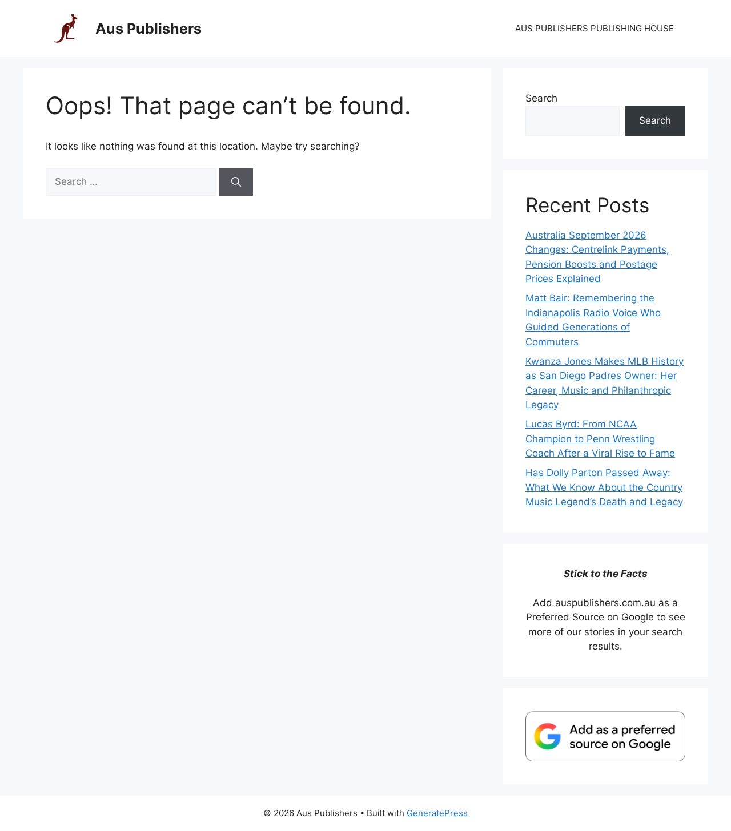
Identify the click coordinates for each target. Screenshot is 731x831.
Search (541, 98)
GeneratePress (437, 813)
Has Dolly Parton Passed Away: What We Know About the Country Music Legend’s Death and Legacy (604, 487)
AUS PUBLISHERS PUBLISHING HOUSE (594, 28)
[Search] (236, 182)
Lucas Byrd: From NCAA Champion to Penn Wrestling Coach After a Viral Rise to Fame (600, 438)
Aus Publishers (148, 28)
